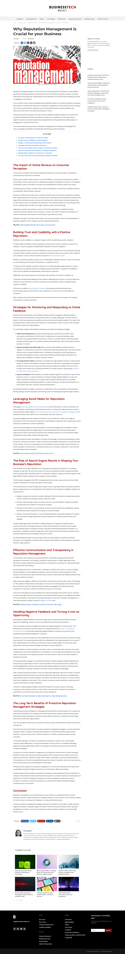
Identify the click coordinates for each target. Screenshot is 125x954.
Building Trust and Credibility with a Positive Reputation (33, 140)
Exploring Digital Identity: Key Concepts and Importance (37, 225)
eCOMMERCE (19, 19)
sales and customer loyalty (56, 256)
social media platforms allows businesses (34, 407)
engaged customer (46, 600)
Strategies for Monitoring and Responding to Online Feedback (34, 143)
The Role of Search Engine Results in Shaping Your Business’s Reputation (37, 148)
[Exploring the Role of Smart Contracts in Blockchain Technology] (25, 862)
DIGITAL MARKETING (31, 19)
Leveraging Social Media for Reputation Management (32, 145)
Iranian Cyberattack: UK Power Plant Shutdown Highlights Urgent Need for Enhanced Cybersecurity (98, 93)
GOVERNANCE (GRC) (89, 19)
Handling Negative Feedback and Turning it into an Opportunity (35, 153)
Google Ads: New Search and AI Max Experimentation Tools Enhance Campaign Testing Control (98, 77)
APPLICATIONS (62, 19)
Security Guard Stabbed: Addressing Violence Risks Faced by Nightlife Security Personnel (98, 85)
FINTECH (42, 19)
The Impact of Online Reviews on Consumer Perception (33, 138)
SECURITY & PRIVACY (103, 19)
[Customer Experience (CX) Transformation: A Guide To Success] (47, 884)
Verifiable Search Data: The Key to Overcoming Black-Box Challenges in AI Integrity (99, 109)
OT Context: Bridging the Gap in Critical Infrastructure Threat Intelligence (97, 101)
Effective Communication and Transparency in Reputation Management (37, 150)
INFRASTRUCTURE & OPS (75, 19)
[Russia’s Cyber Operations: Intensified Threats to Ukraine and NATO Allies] (25, 884)
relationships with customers (37, 288)
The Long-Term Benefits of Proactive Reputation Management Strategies (38, 155)
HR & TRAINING (51, 19)
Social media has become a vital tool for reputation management (56, 412)
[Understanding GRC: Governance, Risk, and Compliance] (69, 884)
